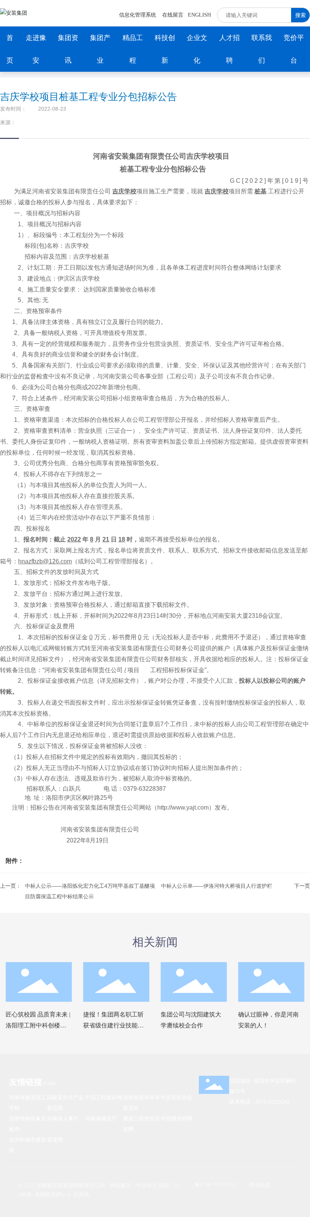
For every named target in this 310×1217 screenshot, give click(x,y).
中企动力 (146, 1185)
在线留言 (172, 15)
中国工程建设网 (103, 1097)
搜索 (300, 15)
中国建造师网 (176, 1118)
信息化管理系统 (137, 15)
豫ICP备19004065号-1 (216, 1184)
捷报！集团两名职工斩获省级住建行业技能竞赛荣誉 (113, 1025)
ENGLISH (199, 15)
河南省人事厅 (63, 1118)
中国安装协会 (176, 1097)
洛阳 (164, 1185)
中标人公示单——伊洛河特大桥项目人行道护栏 (216, 886)
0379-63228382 (273, 1102)
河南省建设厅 (101, 1118)
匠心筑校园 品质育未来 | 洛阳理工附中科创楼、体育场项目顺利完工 (38, 1025)
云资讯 (81, 1194)
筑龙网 (55, 1139)
